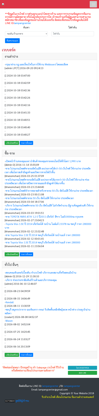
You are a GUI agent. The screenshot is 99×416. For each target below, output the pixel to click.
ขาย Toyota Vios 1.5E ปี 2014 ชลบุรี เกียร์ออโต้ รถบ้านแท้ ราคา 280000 (43, 235)
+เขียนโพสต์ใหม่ (12, 143)
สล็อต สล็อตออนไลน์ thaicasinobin (37, 404)
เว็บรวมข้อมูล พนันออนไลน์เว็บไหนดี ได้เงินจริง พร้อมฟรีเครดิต (25, 408)
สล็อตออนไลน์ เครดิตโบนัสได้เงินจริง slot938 (23, 404)
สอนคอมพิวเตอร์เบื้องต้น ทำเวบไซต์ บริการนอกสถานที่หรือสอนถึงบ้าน (41, 272)
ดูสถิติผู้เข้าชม (22, 400)
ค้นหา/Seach (12, 40)
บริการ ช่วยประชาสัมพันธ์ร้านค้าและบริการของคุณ (31, 279)
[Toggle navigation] (93, 4)
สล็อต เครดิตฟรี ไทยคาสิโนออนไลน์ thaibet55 (68, 404)
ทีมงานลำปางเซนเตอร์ (83, 396)
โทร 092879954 (82, 368)
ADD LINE (82, 373)
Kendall (10, 302)
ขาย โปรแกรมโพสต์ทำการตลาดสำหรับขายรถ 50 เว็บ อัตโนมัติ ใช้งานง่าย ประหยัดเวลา (49, 190)
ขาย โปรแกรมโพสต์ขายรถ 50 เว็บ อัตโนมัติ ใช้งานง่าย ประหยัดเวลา (40, 198)
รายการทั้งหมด (26, 143)
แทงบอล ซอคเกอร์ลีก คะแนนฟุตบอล (91, 404)
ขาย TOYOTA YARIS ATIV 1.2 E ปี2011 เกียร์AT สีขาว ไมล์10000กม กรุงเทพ (44, 216)
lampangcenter (22, 23)
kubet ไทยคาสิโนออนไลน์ (80, 404)
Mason (9, 320)
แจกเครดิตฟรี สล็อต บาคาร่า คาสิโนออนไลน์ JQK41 (51, 404)
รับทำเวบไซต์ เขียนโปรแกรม (56, 396)
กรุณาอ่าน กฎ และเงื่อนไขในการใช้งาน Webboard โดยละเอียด (37, 64)
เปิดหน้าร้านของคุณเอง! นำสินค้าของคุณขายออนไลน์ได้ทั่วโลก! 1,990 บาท (43, 161)
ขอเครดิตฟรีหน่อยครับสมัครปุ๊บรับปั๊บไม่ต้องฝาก (7, 404)
